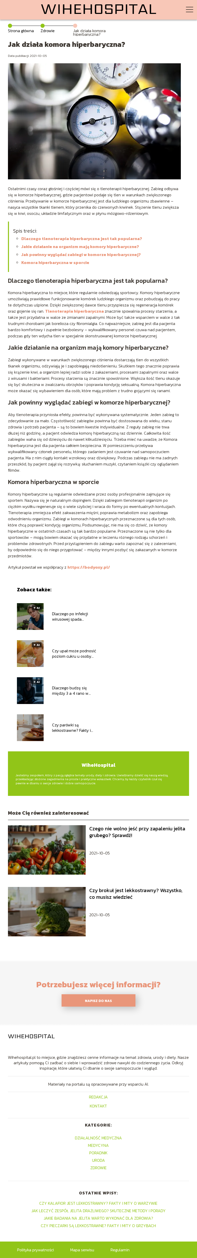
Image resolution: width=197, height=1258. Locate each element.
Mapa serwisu (82, 1250)
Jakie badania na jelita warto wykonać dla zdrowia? (98, 1218)
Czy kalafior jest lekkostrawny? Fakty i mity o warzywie (98, 1203)
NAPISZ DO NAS (98, 1000)
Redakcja (98, 1097)
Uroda (98, 1160)
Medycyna (98, 1145)
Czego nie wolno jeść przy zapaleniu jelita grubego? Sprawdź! (137, 832)
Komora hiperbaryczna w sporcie (55, 262)
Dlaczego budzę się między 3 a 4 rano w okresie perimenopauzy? (74, 690)
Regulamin (120, 1250)
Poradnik (98, 1153)
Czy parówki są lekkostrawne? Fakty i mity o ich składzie (71, 727)
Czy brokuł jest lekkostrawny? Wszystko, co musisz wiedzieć (135, 893)
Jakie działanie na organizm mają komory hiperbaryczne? (80, 246)
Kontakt (98, 1106)
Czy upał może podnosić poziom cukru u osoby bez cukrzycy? (74, 653)
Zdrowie (48, 31)
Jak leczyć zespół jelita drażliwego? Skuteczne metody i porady (98, 1211)
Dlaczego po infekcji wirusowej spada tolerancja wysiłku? (70, 616)
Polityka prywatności (35, 1250)
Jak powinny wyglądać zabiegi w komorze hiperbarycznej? (81, 254)
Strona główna (21, 31)
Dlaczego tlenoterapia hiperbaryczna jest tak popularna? (81, 238)
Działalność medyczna (98, 1138)
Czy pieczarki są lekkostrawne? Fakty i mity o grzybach (98, 1225)
